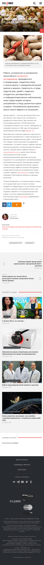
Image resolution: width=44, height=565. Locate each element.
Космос (4, 274)
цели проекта (22, 460)
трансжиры (23, 197)
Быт (41, 259)
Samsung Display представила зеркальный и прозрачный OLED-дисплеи (28, 264)
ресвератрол (29, 243)
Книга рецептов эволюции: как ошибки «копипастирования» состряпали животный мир (21, 418)
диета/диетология (16, 243)
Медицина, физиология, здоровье (13, 11)
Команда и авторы (22, 465)
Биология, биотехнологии (11, 9)
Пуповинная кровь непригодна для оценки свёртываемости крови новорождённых (20, 353)
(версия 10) (28, 131)
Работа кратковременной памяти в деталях (20, 385)
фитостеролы (23, 173)
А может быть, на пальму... (13, 321)
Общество (7, 316)
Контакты (22, 470)
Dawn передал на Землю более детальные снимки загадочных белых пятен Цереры (18, 278)
